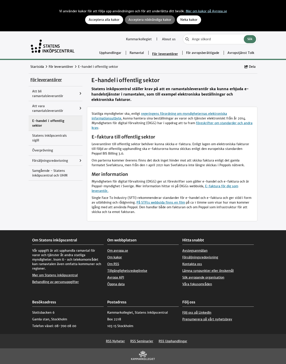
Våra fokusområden (197, 284)
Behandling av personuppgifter (55, 282)
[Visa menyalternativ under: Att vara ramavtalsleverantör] (81, 108)
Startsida (37, 67)
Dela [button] (252, 67)
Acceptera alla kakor (104, 20)
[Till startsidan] (53, 45)
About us (169, 39)
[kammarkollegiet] (143, 356)
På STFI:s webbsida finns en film (161, 202)
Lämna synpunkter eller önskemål (208, 271)
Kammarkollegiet (139, 39)
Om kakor (114, 257)
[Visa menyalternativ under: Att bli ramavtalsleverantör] (81, 93)
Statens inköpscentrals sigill (49, 138)
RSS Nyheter (115, 341)
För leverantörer (165, 54)
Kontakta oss (192, 264)
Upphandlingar (110, 53)
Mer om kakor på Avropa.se (206, 11)
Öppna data (116, 284)
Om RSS (113, 264)
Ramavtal (137, 53)
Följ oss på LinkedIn (196, 313)
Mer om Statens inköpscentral (55, 275)
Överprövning (42, 150)
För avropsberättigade (202, 53)
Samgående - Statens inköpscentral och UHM (49, 173)
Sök (249, 39)
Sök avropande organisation (203, 277)
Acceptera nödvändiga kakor (149, 20)
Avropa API (115, 277)
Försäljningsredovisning (50, 161)
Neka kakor (189, 20)
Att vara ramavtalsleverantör (47, 108)
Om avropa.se (117, 251)
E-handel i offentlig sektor (48, 123)
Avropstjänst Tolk (240, 53)
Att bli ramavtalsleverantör (47, 93)
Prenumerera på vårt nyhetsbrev (207, 319)
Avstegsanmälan (195, 251)
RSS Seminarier (141, 341)
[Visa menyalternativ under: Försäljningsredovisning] (81, 161)
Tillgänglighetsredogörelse (127, 271)
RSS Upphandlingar (173, 341)
